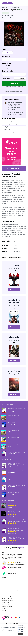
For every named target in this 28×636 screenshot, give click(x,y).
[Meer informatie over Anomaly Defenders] (14, 384)
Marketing (21, 631)
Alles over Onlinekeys (14, 168)
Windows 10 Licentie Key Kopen (9, 588)
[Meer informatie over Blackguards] (14, 351)
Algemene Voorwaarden (7, 600)
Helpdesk (4, 608)
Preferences (22, 627)
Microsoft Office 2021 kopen (8, 582)
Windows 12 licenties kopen (8, 584)
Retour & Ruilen (5, 604)
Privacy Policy (5, 602)
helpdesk (15, 114)
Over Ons (4, 610)
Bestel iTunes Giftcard (7, 592)
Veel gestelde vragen (7, 596)
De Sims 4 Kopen (6, 594)
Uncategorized (8, 7)
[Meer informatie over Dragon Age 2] (14, 279)
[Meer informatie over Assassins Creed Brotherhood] (14, 316)
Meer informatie (14, 290)
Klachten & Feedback (7, 606)
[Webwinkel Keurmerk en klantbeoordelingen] (14, 151)
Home (3, 7)
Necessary (21, 625)
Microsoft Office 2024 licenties (9, 586)
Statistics (21, 629)
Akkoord (20, 633)
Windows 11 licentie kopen (8, 580)
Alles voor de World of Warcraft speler (11, 590)
